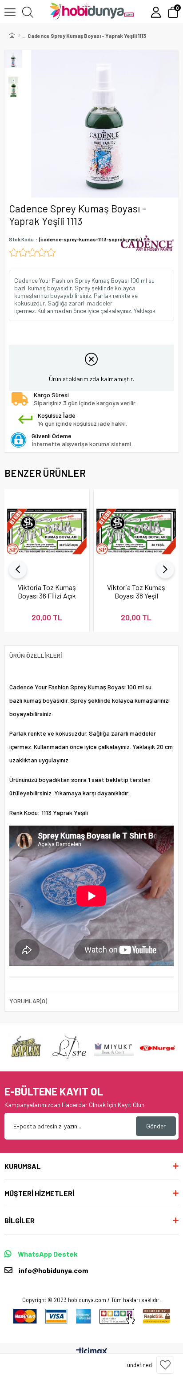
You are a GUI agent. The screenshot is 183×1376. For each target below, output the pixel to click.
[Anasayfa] (19, 36)
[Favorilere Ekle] (165, 1365)
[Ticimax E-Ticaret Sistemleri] (91, 1352)
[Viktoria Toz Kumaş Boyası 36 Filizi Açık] (47, 531)
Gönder (156, 1126)
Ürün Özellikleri (35, 655)
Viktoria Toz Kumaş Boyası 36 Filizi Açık (47, 591)
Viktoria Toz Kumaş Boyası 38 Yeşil (136, 591)
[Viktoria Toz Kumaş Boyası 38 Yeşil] (136, 531)
